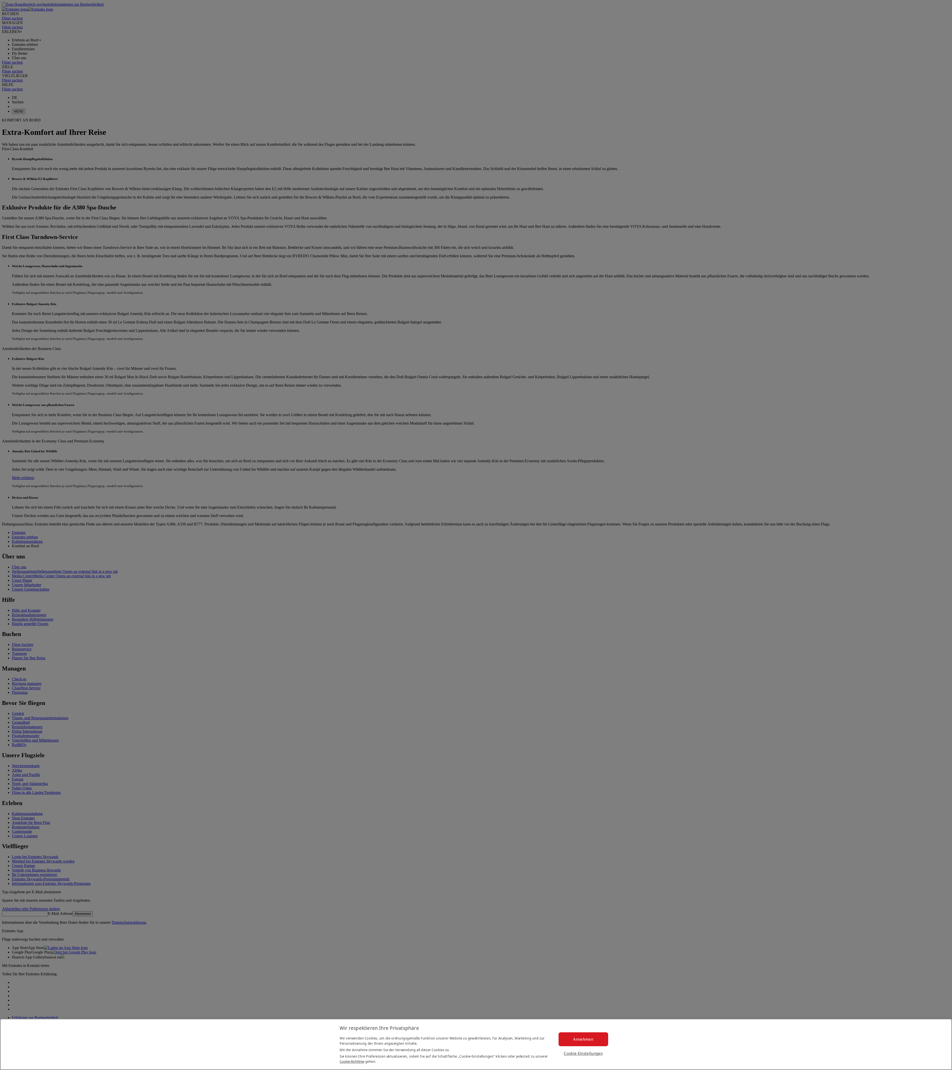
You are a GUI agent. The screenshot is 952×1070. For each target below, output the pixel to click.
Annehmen (583, 1039)
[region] (476, 1044)
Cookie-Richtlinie (352, 1061)
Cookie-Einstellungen (583, 1053)
